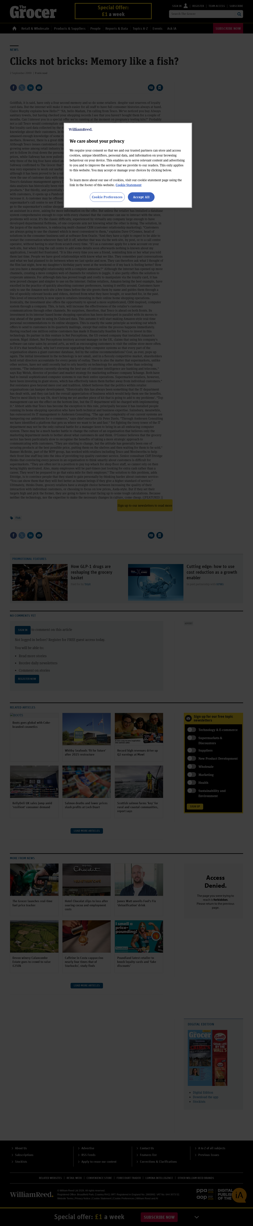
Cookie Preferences (107, 197)
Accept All (141, 197)
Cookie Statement (129, 185)
